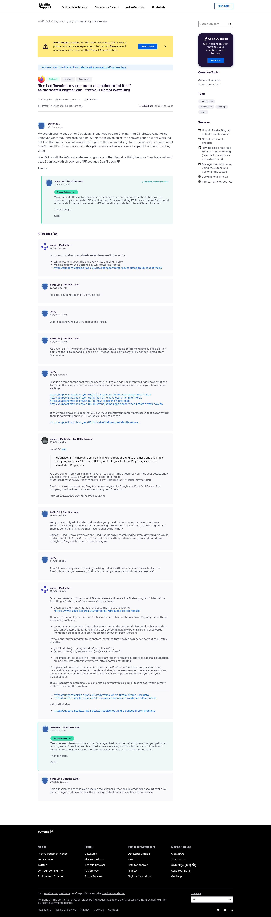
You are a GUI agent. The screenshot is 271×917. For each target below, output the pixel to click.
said (63, 449)
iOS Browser (92, 870)
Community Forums (107, 7)
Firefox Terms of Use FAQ (217, 181)
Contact (113, 909)
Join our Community (50, 870)
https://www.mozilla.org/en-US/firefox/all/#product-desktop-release (97, 610)
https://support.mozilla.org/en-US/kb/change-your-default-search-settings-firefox (100, 394)
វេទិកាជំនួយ (52, 21)
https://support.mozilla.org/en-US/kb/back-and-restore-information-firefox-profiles (105, 698)
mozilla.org (44, 909)
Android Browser (95, 865)
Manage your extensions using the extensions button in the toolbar (217, 168)
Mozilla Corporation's (57, 893)
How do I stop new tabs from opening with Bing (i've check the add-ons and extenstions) (216, 153)
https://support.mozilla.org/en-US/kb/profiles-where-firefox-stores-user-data (101, 695)
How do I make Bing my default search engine (216, 132)
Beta (130, 859)
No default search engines (213, 141)
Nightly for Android (140, 876)
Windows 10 (206, 107)
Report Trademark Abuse (53, 853)
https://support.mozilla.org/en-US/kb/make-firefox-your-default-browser (94, 422)
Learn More (148, 46)
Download (91, 853)
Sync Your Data (180, 870)
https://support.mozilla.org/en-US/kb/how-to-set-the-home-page (90, 400)
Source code (45, 859)
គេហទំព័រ (41, 21)
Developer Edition (139, 853)
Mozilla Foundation (113, 893)
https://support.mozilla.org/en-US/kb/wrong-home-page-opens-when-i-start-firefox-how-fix (106, 403)
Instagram (232, 910)
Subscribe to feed (209, 84)
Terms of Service (66, 909)
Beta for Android (138, 865)
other (203, 112)
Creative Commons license (56, 902)
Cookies (99, 909)
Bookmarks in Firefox (215, 176)
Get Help (176, 876)
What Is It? (178, 859)
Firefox (63, 21)
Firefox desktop (94, 859)
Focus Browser (94, 876)
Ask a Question (135, 7)
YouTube (225, 910)
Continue (215, 60)
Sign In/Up (223, 6)
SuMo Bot (54, 123)
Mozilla (45, 832)
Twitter (42, 865)
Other (56, 106)
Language (196, 893)
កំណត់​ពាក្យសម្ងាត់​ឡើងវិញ (183, 865)
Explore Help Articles (74, 7)
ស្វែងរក (229, 23)
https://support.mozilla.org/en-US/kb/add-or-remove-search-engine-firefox (96, 397)
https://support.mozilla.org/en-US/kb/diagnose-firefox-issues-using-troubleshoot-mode (108, 267)
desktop (221, 107)
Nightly (132, 870)
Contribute (159, 7)
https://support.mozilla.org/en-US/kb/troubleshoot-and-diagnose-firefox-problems (104, 710)
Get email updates (209, 80)
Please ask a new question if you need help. (103, 67)
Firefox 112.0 (207, 101)
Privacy (85, 909)
